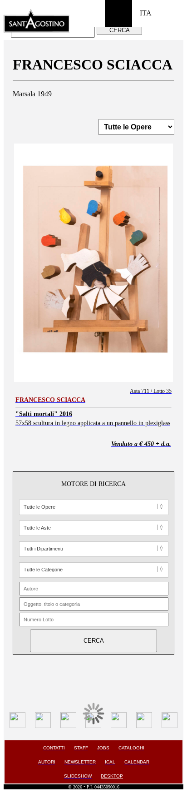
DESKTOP (112, 775)
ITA (146, 13)
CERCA (119, 30)
